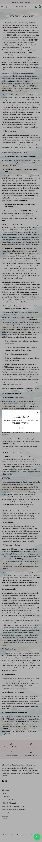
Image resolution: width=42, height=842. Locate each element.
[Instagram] (22, 428)
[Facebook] (19, 428)
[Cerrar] (37, 412)
